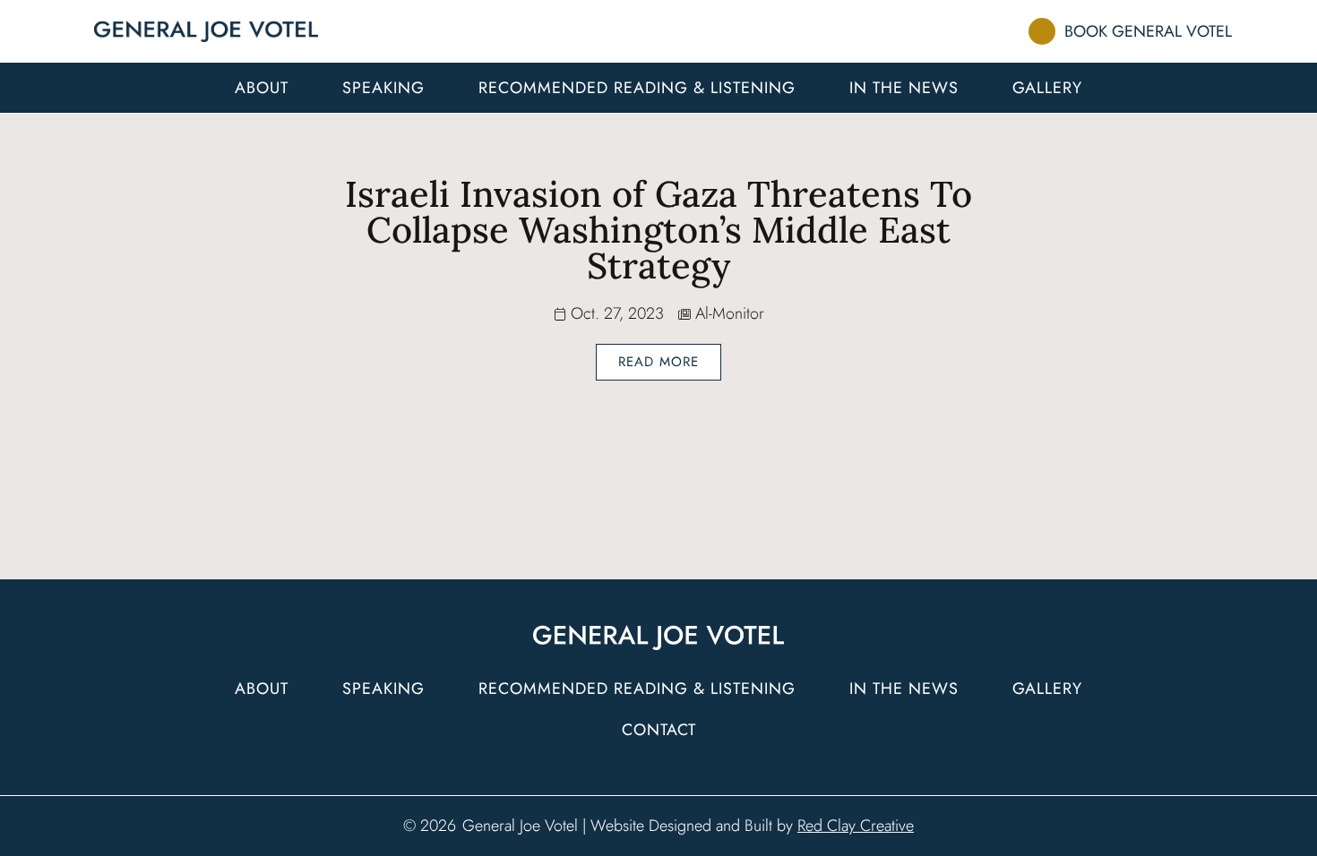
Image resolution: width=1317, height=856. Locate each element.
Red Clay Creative (855, 825)
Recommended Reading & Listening (637, 87)
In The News (904, 87)
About (261, 87)
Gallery (1047, 87)
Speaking (383, 87)
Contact (659, 729)
